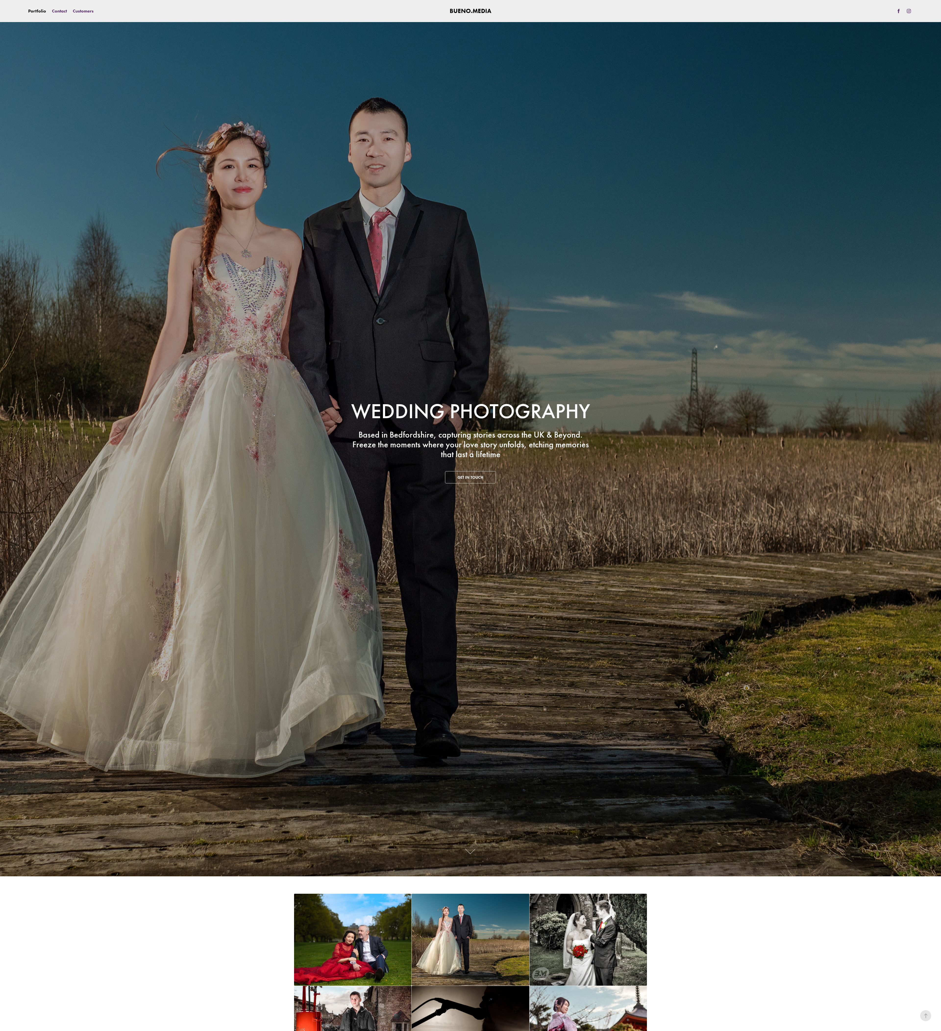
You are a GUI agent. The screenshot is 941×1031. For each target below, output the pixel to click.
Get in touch (470, 477)
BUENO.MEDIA (470, 11)
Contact (59, 11)
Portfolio (37, 11)
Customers (83, 11)
